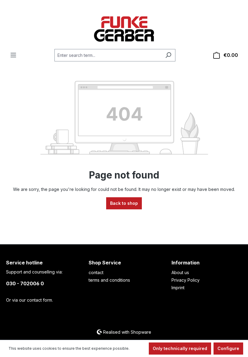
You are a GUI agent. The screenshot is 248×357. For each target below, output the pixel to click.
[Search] (168, 55)
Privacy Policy (185, 280)
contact (96, 272)
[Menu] (13, 55)
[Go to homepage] (124, 29)
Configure (228, 348)
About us (180, 272)
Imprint (177, 287)
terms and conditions (109, 280)
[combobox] (108, 55)
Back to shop (124, 203)
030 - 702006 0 (25, 283)
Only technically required (180, 348)
